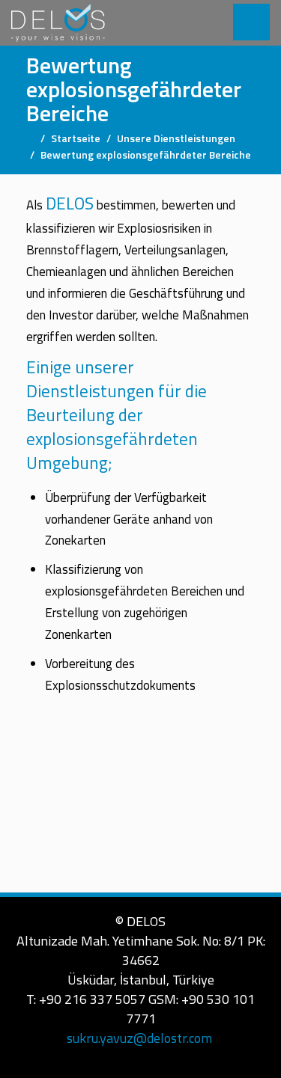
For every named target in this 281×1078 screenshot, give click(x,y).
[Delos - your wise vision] (58, 23)
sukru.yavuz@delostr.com (139, 1038)
